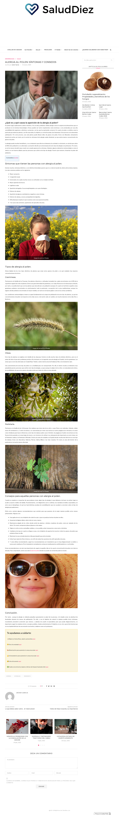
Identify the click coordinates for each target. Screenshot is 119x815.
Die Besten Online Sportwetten (88, 106)
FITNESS (57, 49)
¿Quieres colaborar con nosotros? (95, 49)
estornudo (17, 676)
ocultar (16, 158)
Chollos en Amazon (15, 49)
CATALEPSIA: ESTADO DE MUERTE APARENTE (65, 737)
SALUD (38, 49)
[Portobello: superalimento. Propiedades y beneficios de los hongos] (98, 81)
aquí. (34, 639)
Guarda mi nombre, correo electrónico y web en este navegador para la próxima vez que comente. (40, 781)
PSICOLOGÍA (48, 49)
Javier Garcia (15, 65)
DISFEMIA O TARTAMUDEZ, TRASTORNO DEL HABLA (41, 737)
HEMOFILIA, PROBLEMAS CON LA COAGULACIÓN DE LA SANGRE (17, 738)
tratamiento (27, 676)
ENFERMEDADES (9, 59)
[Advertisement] (59, 31)
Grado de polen (34, 550)
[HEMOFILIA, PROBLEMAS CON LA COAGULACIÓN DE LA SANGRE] (17, 726)
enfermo (8, 676)
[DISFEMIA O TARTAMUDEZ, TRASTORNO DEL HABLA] (41, 726)
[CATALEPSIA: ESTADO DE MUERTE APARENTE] (65, 726)
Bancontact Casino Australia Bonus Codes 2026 (105, 114)
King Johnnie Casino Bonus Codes (89, 113)
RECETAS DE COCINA (71, 49)
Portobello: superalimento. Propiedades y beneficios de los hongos (96, 96)
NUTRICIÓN (28, 49)
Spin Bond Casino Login (105, 106)
